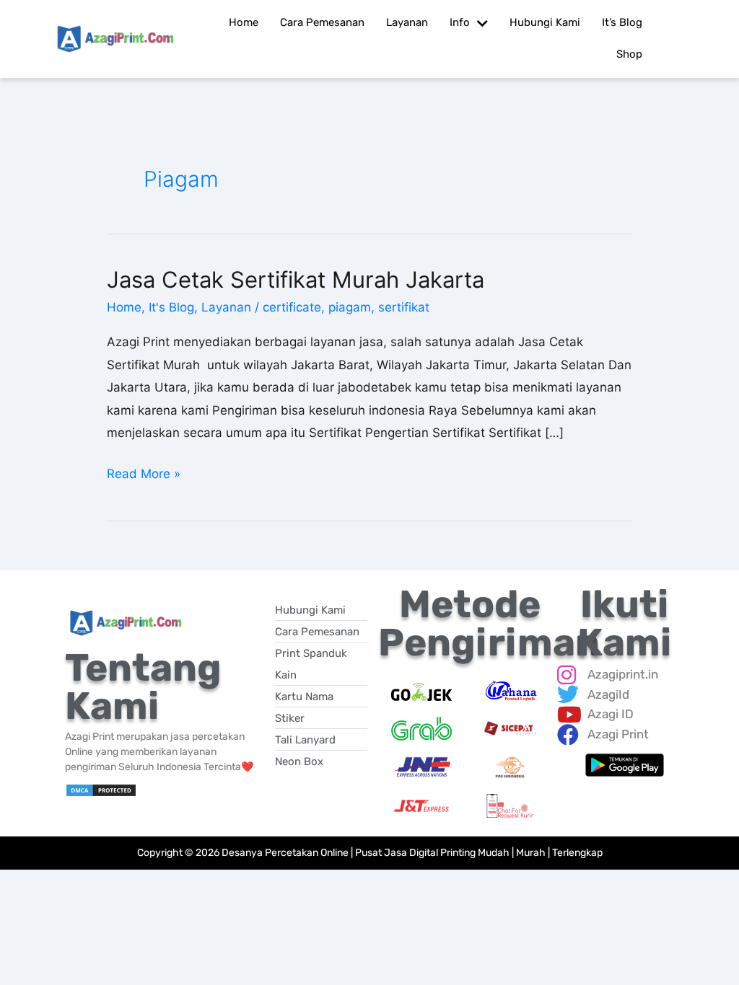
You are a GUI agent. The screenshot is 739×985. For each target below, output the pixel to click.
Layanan (226, 307)
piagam (349, 307)
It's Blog (171, 307)
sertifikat (403, 307)
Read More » (143, 472)
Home (124, 307)
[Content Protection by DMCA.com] (101, 789)
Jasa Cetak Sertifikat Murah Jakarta (295, 279)
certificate (292, 307)
